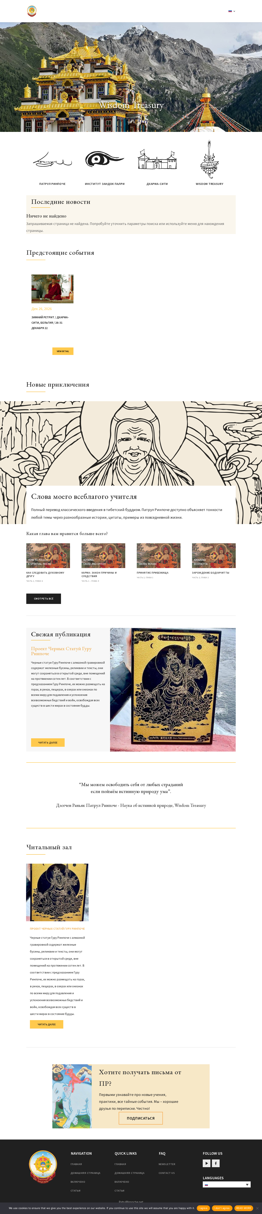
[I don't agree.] (257, 1208)
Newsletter (167, 1164)
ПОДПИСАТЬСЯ (141, 1118)
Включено (78, 1181)
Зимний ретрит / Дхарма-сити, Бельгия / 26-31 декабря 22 (50, 322)
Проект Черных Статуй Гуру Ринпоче (61, 651)
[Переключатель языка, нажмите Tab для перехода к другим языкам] (227, 1184)
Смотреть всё (44, 598)
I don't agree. (222, 1208)
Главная (76, 1164)
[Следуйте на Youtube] (206, 1163)
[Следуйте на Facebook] (216, 1163)
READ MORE (243, 1208)
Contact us (167, 1173)
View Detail (63, 351)
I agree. (203, 1208)
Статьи (76, 1190)
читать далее (48, 742)
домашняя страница (86, 1173)
